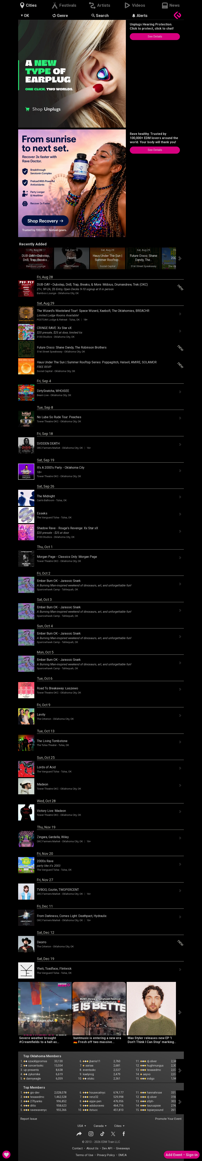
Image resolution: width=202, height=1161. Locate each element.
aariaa (89, 1065)
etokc (90, 1078)
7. (81, 1065)
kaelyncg (88, 1074)
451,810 (118, 1109)
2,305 (174, 1065)
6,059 (59, 1078)
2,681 (116, 1065)
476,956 (118, 1101)
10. (80, 1078)
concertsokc (35, 1065)
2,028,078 (60, 1092)
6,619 (59, 1074)
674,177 (118, 1092)
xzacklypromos (37, 1061)
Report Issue (29, 1119)
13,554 (58, 1065)
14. (137, 1074)
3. (22, 1069)
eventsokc (89, 1069)
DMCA (123, 1155)
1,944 (174, 1078)
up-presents (31, 1069)
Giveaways (123, 1148)
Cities (118, 1126)
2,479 (116, 1074)
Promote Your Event (168, 1119)
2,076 (174, 1069)
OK (26, 15)
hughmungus (155, 1065)
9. (81, 1074)
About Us (92, 1148)
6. (81, 1061)
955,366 (61, 1109)
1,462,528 (60, 1096)
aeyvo (146, 1074)
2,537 (116, 1069)
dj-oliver (151, 1061)
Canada (99, 1126)
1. (22, 1061)
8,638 (59, 1069)
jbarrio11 (94, 1061)
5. (22, 1078)
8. (81, 1069)
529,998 (118, 1096)
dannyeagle (33, 1078)
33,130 (58, 1061)
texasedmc (153, 1069)
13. (137, 1069)
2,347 (174, 1061)
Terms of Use (84, 1155)
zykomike (34, 1074)
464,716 (118, 1105)
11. (137, 1061)
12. (137, 1065)
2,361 (116, 1078)
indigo (150, 1078)
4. (22, 1074)
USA (80, 1126)
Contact (77, 1148)
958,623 (61, 1105)
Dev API (107, 1148)
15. (137, 1078)
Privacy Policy (106, 1155)
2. (22, 1065)
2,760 (116, 1061)
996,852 (61, 1101)
